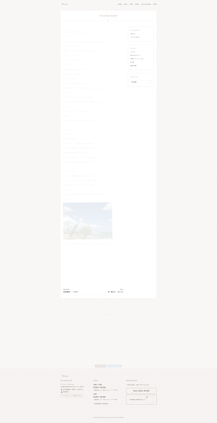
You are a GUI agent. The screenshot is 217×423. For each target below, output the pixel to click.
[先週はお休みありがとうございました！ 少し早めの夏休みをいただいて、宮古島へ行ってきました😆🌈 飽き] (89, 348)
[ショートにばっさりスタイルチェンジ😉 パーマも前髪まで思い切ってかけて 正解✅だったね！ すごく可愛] (128, 339)
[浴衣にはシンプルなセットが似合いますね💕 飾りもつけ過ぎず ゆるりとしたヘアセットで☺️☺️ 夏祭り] (89, 321)
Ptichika (103, 417)
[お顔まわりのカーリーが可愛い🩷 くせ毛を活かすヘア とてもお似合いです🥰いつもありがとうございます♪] (147, 321)
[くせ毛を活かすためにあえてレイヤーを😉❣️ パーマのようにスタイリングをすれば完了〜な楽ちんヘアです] (108, 325)
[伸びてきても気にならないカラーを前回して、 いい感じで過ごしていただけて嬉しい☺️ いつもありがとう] (69, 338)
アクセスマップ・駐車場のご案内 (72, 395)
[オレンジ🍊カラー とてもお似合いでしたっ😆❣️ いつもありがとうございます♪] (128, 320)
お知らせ (132, 33)
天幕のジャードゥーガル (136, 58)
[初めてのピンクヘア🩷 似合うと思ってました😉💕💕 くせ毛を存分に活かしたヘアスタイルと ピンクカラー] (108, 342)
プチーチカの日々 (77, 35)
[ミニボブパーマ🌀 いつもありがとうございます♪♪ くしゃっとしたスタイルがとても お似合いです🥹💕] (147, 338)
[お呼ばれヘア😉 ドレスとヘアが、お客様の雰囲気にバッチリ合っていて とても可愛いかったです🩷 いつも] (69, 323)
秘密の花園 (133, 65)
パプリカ (132, 52)
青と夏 (132, 62)
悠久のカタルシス (135, 55)
